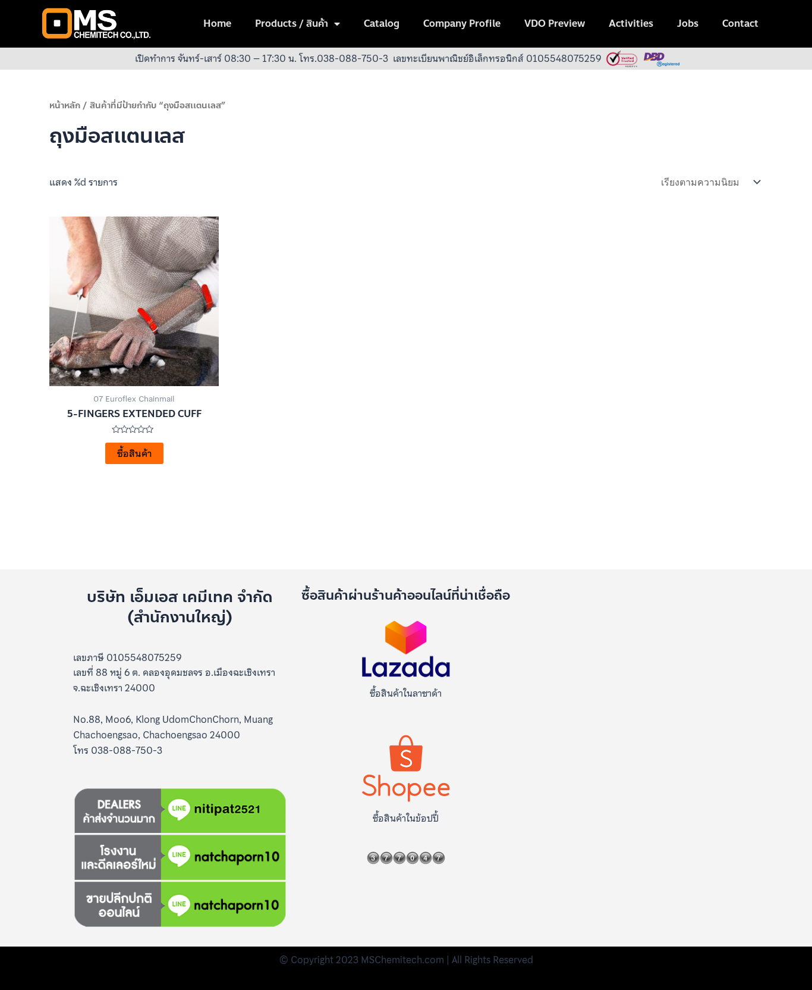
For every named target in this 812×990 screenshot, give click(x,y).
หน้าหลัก (64, 105)
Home (217, 23)
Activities (631, 23)
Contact (740, 23)
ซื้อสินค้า (134, 453)
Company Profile (462, 23)
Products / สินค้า (291, 23)
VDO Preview (554, 23)
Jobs (687, 23)
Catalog (381, 23)
